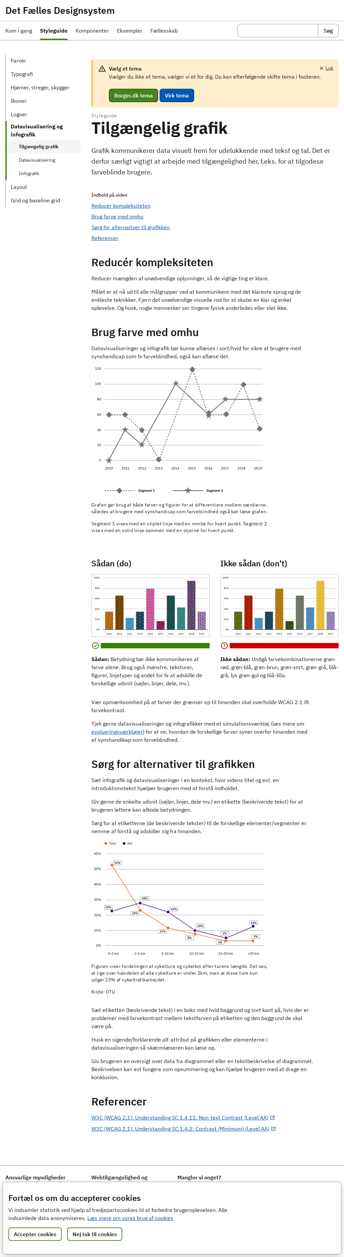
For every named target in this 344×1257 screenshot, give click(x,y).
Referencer (104, 238)
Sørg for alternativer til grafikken (130, 227)
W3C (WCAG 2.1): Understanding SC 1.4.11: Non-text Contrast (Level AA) (179, 1117)
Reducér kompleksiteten (120, 205)
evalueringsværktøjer (117, 731)
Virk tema (177, 95)
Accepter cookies (35, 1234)
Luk (329, 68)
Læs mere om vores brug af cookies (130, 1218)
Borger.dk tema (133, 95)
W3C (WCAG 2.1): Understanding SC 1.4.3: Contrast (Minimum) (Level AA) (180, 1128)
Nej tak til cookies (95, 1234)
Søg (328, 30)
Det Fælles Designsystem (60, 10)
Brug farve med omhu (117, 216)
